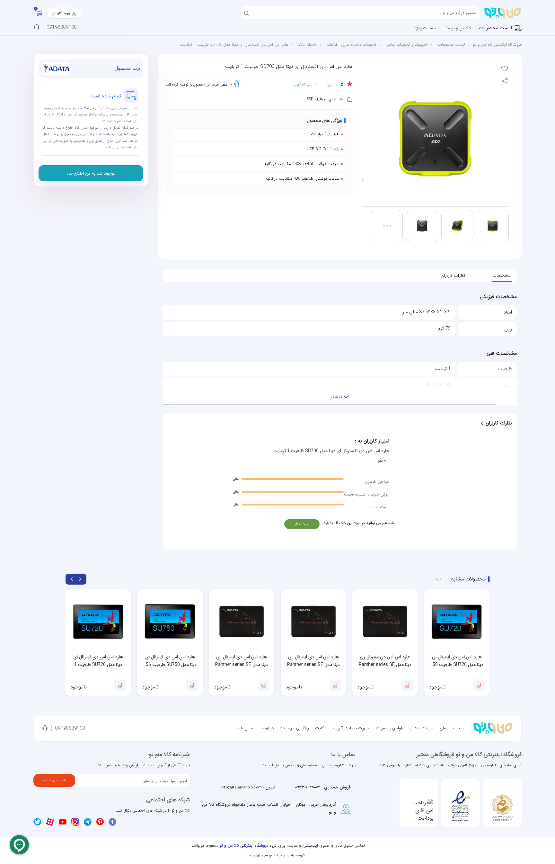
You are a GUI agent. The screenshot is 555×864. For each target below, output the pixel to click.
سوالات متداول (421, 728)
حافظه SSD (307, 44)
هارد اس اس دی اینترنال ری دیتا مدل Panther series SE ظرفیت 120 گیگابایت (241, 660)
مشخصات (501, 275)
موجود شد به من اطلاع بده (90, 173)
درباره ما (267, 728)
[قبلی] (80, 579)
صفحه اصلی (450, 728)
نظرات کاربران (453, 275)
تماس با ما (245, 728)
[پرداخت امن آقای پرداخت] (418, 810)
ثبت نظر (301, 524)
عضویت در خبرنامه (54, 780)
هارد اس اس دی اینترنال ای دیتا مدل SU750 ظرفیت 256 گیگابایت (170, 660)
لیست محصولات (495, 28)
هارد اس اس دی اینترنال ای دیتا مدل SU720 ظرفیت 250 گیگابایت (456, 660)
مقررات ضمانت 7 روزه (351, 728)
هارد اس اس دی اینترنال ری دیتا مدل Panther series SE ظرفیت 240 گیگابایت (313, 660)
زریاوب (255, 855)
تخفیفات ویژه (426, 28)
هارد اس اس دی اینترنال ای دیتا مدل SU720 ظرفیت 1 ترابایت (98, 660)
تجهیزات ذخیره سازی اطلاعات (351, 44)
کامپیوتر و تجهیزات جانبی (406, 44)
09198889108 (62, 27)
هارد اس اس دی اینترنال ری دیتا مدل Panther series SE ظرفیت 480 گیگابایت (385, 660)
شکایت (321, 728)
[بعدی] (72, 579)
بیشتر (436, 579)
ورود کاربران (61, 13)
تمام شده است (105, 96)
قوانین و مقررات (389, 728)
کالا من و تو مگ (457, 28)
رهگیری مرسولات (294, 728)
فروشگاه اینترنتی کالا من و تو (497, 44)
